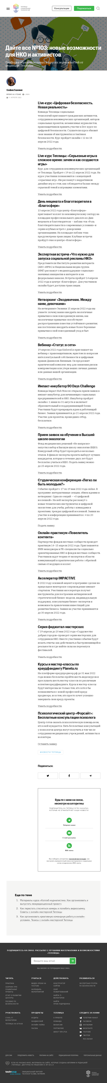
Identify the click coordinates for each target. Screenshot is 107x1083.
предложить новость (25, 1055)
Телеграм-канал (90, 1018)
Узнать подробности (50, 148)
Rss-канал (88, 1039)
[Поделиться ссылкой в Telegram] (90, 776)
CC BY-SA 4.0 (48, 1065)
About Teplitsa (60, 1032)
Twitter (86, 1035)
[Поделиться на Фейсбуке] (69, 776)
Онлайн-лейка (38, 1025)
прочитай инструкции (77, 859)
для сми (8, 1055)
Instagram (88, 1025)
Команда (58, 1021)
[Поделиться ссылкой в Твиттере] (48, 776)
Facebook (87, 1021)
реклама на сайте (46, 1055)
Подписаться (84, 8)
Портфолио (59, 1028)
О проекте (58, 1018)
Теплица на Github (14, 1024)
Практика (9, 983)
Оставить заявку (47, 743)
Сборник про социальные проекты (11, 989)
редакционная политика (68, 1055)
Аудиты (34, 1018)
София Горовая (14, 90)
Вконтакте (88, 1028)
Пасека (34, 1028)
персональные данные (93, 1055)
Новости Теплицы (51, 752)
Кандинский (37, 1021)
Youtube (87, 1032)
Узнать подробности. (50, 246)
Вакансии (58, 1025)
